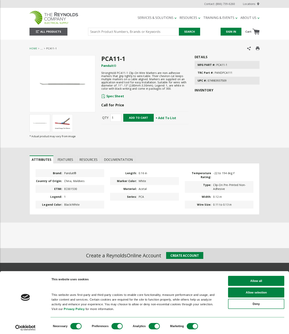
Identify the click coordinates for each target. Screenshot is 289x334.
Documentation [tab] (118, 160)
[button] (157, 18)
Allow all (256, 281)
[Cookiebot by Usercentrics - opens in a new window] (25, 328)
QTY (105, 118)
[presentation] (41, 159)
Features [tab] (65, 160)
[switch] (117, 326)
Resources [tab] (88, 160)
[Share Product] (249, 48)
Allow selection (256, 292)
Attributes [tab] (41, 160)
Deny (256, 304)
